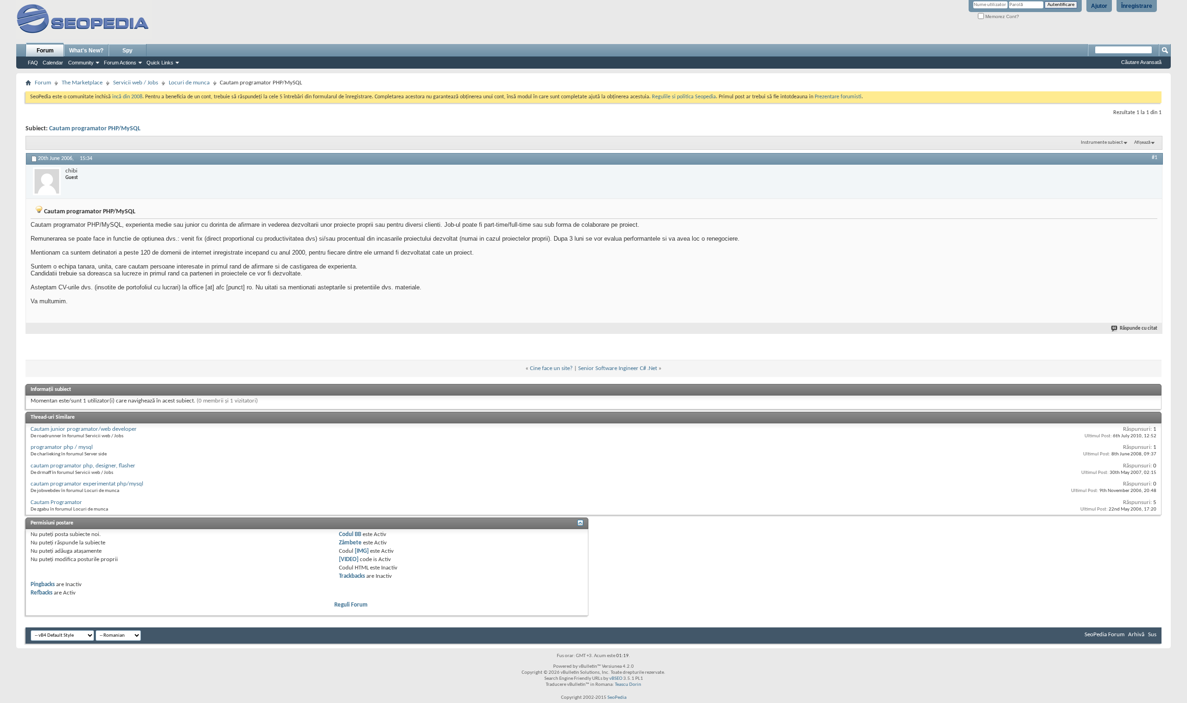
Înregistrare (1136, 6)
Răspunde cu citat (1138, 328)
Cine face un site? (551, 368)
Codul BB (350, 534)
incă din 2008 (127, 97)
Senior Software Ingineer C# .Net (617, 368)
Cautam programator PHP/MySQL (94, 128)
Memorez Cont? (1001, 16)
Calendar (53, 62)
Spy (127, 50)
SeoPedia (616, 697)
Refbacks (41, 593)
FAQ (33, 62)
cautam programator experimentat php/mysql (87, 484)
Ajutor (1099, 6)
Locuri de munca (189, 83)
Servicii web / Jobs (135, 83)
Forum (45, 50)
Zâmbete (350, 543)
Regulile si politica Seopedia (684, 97)
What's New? (86, 50)
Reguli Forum (351, 605)
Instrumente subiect (1102, 142)
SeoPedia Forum (1104, 635)
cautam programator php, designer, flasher (83, 466)
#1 (1154, 157)
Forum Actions (120, 62)
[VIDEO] (348, 559)
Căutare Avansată (1141, 62)
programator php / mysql (62, 447)
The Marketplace (82, 83)
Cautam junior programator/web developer (84, 429)
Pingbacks (43, 585)
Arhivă (1136, 635)
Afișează (1142, 142)
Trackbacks (352, 576)
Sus (1152, 635)
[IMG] (362, 551)
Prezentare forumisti (838, 97)
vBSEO (615, 678)
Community (81, 62)
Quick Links (160, 62)
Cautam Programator (56, 502)
